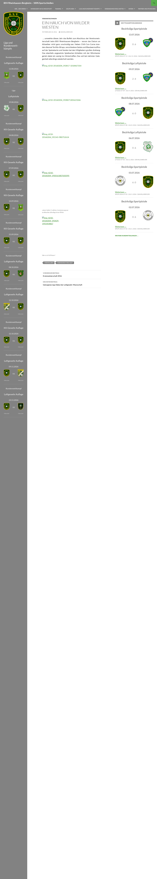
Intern (131, 9)
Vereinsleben (49, 263)
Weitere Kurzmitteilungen (126, 236)
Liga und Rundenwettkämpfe (89, 9)
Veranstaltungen (49, 18)
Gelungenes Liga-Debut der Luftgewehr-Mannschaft (62, 283)
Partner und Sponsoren (146, 9)
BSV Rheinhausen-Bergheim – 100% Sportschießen (28, 3)
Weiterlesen (120, 54)
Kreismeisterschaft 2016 (52, 274)
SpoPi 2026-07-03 (121, 194)
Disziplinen (70, 9)
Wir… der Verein (20, 9)
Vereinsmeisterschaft (65, 263)
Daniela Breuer (66, 32)
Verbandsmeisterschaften (114, 9)
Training (58, 9)
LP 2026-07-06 (120, 160)
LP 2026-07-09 (120, 91)
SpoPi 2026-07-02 (121, 229)
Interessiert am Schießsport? (41, 9)
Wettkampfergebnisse (131, 23)
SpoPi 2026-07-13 (121, 56)
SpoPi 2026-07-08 (121, 125)
